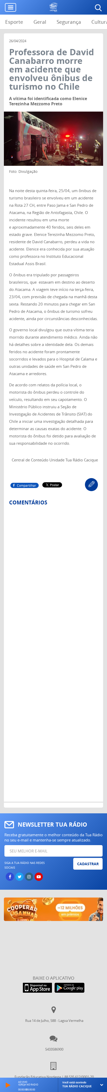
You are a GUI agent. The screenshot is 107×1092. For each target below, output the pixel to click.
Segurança (69, 22)
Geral (40, 22)
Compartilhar (26, 485)
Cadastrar (88, 863)
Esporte (14, 22)
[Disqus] (53, 579)
